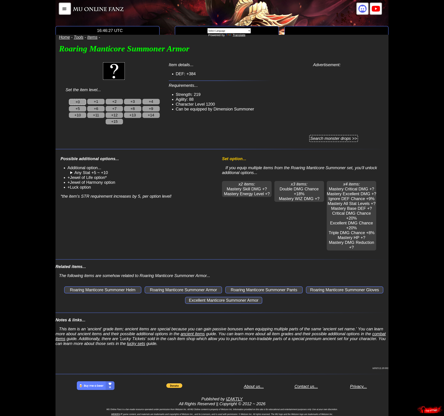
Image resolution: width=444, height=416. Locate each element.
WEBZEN (115, 414)
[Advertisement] (326, 91)
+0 (77, 102)
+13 (132, 115)
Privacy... (358, 386)
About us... (254, 386)
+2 (114, 101)
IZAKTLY (234, 399)
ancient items (193, 333)
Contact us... (306, 386)
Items (92, 37)
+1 (96, 101)
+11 (96, 115)
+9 (151, 108)
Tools (78, 37)
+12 (114, 115)
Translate (239, 35)
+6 (96, 108)
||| (65, 8)
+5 (77, 108)
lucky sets (136, 343)
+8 (132, 108)
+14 (151, 115)
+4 (151, 101)
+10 (77, 115)
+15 (114, 121)
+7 (114, 108)
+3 (132, 101)
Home (64, 37)
